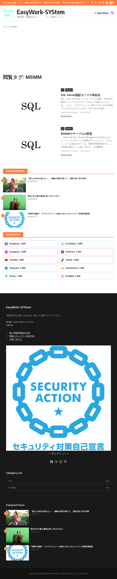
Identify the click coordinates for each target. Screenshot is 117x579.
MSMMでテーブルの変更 (76, 133)
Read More (66, 116)
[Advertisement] (58, 51)
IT (62, 89)
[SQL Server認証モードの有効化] (30, 107)
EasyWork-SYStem (41, 12)
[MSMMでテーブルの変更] (30, 145)
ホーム (6, 26)
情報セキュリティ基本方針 (22, 336)
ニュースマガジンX (80, 573)
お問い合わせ (15, 339)
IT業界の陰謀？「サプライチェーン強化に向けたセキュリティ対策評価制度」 (59, 214)
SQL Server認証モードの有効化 (80, 95)
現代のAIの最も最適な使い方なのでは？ (43, 196)
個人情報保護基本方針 (19, 332)
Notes (69, 89)
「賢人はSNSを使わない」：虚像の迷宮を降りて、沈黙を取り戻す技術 (56, 178)
